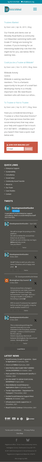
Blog (29, 27)
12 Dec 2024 (14, 283)
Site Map (19, 433)
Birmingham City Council (19, 280)
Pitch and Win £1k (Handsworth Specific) (20, 374)
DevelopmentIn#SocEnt (19, 224)
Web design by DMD (21, 458)
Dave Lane (10, 27)
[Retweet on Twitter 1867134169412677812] (16, 343)
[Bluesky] (27, 440)
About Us (9, 184)
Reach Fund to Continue (14, 407)
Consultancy (10, 175)
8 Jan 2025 (33, 224)
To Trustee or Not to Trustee (16, 102)
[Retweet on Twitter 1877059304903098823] (16, 247)
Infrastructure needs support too (17, 402)
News (35, 67)
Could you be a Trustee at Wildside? (18, 62)
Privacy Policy (29, 430)
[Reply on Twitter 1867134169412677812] (12, 343)
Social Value (10, 178)
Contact (8, 194)
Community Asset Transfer (15, 181)
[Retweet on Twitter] (16, 276)
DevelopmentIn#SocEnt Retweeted (29, 277)
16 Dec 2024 (14, 257)
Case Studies (10, 191)
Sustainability (10, 172)
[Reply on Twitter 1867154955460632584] (12, 310)
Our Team (9, 188)
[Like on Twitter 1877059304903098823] (20, 247)
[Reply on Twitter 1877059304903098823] (12, 247)
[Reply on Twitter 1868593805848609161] (12, 270)
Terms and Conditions (13, 430)
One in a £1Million (12, 365)
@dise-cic (13, 242)
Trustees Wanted (11, 22)
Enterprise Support (12, 168)
